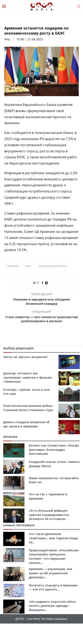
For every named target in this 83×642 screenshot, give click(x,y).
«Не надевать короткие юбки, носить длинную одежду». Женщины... (52, 606)
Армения (12, 266)
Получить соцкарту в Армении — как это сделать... (53, 587)
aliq (7, 39)
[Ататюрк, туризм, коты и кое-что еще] (69, 395)
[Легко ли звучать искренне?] (69, 362)
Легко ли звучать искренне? (25, 357)
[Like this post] (37, 283)
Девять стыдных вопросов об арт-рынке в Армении (26, 424)
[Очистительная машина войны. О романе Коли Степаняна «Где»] (69, 411)
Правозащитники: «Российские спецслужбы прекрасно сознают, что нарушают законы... (54, 556)
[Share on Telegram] (46, 283)
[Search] (79, 6)
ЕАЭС (28, 266)
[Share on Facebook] (42, 283)
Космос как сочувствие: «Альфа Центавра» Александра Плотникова (54, 449)
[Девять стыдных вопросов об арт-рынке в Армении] (69, 427)
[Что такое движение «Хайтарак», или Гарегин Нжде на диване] (13, 539)
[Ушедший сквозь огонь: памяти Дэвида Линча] (13, 467)
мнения (10, 436)
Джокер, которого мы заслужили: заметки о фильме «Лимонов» (27, 377)
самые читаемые (18, 525)
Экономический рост (53, 266)
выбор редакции (18, 348)
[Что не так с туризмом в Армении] (13, 499)
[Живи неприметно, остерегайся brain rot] (13, 483)
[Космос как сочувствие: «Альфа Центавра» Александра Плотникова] (13, 450)
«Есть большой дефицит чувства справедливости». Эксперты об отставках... (49, 515)
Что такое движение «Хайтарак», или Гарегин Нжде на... (53, 538)
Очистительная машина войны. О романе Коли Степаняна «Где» (28, 408)
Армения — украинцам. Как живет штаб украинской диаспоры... (50, 573)
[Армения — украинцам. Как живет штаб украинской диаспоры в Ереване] (13, 574)
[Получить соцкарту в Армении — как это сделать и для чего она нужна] (13, 590)
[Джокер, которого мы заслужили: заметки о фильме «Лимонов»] (69, 378)
